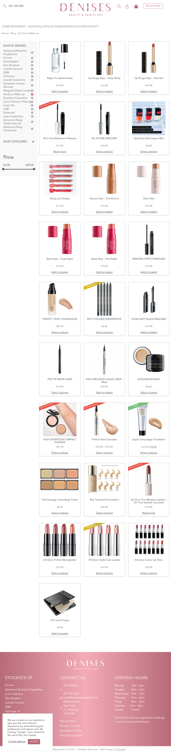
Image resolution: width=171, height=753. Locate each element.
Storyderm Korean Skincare (14, 85)
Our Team (54, 26)
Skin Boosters (11, 65)
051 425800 (70, 685)
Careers (66, 26)
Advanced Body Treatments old (12, 122)
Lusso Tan (9, 105)
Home (6, 26)
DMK (6, 72)
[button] (119, 6)
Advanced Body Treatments (12, 129)
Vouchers (79, 26)
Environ (7, 58)
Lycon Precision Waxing (17, 102)
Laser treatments (13, 116)
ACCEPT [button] (34, 742)
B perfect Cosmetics (15, 98)
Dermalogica (11, 61)
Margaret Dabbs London (17, 90)
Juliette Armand (12, 69)
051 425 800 (16, 6)
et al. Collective (14, 694)
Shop (33, 26)
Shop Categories (15, 141)
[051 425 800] (5, 5)
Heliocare (9, 76)
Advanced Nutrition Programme (15, 53)
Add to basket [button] (59, 91)
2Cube (120, 749)
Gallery (42, 26)
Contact (92, 26)
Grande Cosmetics (14, 80)
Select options (104, 151)
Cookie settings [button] (16, 741)
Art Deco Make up (14, 94)
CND (6, 109)
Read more (59, 151)
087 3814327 (71, 693)
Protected (9, 113)
